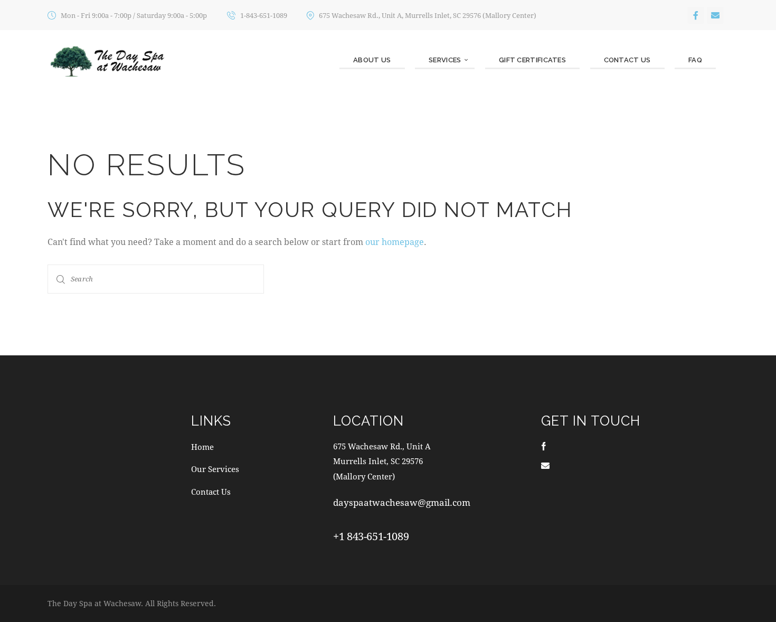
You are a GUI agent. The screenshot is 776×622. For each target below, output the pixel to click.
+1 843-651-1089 (371, 536)
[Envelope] (715, 15)
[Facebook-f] (695, 15)
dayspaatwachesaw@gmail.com (401, 502)
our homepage (394, 241)
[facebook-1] (543, 445)
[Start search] (61, 279)
